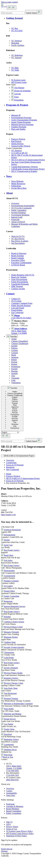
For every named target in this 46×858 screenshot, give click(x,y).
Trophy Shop (9, 729)
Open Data (10, 795)
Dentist (7, 540)
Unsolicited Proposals (20, 284)
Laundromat (9, 744)
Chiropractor (9, 652)
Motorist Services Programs (22, 124)
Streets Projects (17, 144)
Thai (13, 376)
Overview (15, 203)
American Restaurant (12, 530)
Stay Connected (12, 469)
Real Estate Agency (12, 550)
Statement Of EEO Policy (16, 836)
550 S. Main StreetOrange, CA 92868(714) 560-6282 (14, 768)
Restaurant (8, 601)
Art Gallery (8, 586)
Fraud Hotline (16, 310)
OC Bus (14, 28)
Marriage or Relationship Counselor (18, 704)
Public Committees (18, 210)
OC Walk (15, 70)
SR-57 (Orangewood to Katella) (24, 171)
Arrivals (17, 94)
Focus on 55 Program (15, 465)
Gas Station (8, 724)
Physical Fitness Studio (13, 673)
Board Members (12, 809)
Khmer (14, 360)
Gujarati (14, 353)
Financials (15, 219)
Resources (10, 467)
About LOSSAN (18, 222)
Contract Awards (18, 289)
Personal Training (11, 698)
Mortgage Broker (11, 637)
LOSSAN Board (18, 265)
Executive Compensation (21, 262)
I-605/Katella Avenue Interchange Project (28, 169)
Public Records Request (21, 305)
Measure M (15, 115)
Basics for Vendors (18, 277)
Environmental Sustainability (22, 206)
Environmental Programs (21, 117)
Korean (14, 362)
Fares (16, 97)
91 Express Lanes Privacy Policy (19, 831)
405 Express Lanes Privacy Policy (20, 833)
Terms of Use (11, 829)
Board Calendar (17, 258)
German (14, 350)
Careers (9, 791)
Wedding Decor (10, 750)
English (14, 346)
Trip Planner (19, 88)
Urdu (13, 380)
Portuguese (15, 366)
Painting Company (11, 581)
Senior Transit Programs (21, 122)
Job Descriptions (18, 243)
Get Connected (17, 312)
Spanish (14, 373)
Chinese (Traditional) (19, 343)
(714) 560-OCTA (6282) (21, 316)
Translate (13, 336)
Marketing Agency (11, 739)
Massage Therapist (11, 632)
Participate (10, 804)
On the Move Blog (18, 188)
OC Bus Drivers (17, 239)
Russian (14, 371)
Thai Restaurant (10, 693)
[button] (25, 18)
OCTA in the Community (21, 208)
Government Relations (20, 215)
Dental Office (9, 591)
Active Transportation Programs (24, 120)
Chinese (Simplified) (19, 341)
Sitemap (4, 851)
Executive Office (18, 260)
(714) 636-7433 (12, 775)
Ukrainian (15, 378)
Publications (16, 186)
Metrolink (15, 43)
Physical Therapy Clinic (13, 683)
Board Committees (13, 811)
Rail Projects (16, 141)
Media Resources (18, 183)
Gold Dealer (9, 657)
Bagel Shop (8, 555)
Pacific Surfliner (17, 45)
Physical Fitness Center (13, 627)
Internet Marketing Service (14, 606)
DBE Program (17, 286)
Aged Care (8, 545)
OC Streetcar (16, 41)
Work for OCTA (18, 236)
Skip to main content (9, 2)
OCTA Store (16, 301)
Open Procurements (19, 279)
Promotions (19, 100)
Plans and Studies (18, 129)
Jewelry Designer (11, 668)
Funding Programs (18, 127)
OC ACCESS (16, 31)
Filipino (14, 348)
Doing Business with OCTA (22, 275)
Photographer (9, 571)
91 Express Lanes (18, 80)
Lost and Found (17, 308)
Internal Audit (16, 217)
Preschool (8, 734)
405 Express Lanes (19, 82)
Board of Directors (18, 253)
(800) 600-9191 (12, 780)
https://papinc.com (8, 515)
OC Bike (15, 68)
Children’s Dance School (14, 622)
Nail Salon (8, 560)
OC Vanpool (16, 58)
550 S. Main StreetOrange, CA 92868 (19, 330)
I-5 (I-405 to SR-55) (19, 153)
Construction (11, 462)
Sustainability (11, 793)
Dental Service (10, 719)
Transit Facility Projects (20, 146)
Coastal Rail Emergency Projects (24, 167)
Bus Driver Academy (19, 241)
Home (8, 474)
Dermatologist (9, 535)
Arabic (14, 339)
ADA (8, 824)
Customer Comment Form (21, 303)
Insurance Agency (11, 678)
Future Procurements (19, 282)
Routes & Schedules (22, 91)
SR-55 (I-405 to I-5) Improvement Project (28, 160)
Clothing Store (10, 642)
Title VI (9, 822)
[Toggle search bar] (5, 436)
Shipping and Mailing (12, 714)
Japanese (14, 357)
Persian (14, 364)
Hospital (7, 617)
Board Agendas (17, 256)
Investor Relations (18, 212)
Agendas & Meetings (14, 806)
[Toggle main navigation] (11, 7)
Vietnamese (16, 383)
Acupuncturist (9, 576)
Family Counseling (11, 596)
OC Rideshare (17, 55)
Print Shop (8, 755)
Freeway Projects (18, 139)
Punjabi (14, 369)
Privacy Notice (12, 827)
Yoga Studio (9, 709)
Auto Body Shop (11, 688)
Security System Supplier (14, 647)
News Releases (17, 181)
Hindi (13, 355)
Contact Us (15, 299)
